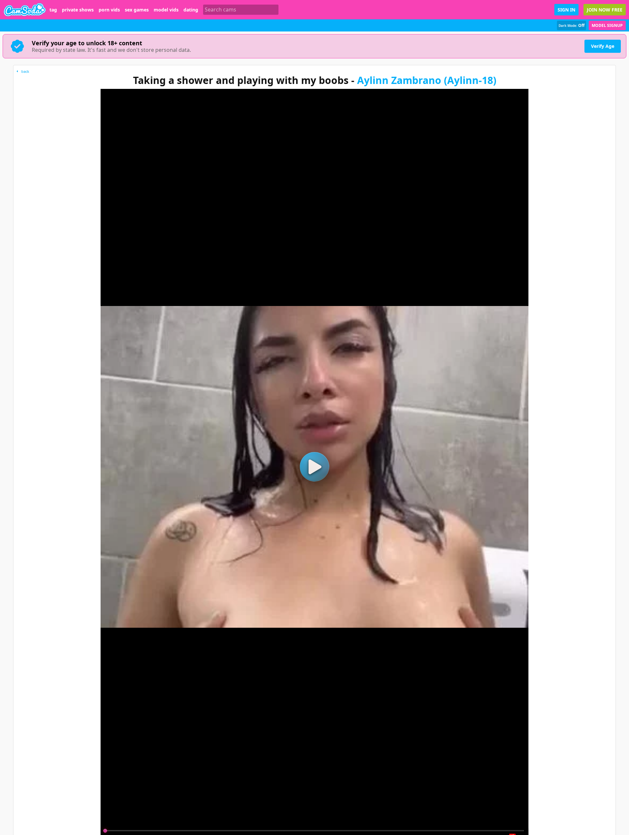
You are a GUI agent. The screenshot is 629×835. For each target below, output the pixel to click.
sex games (137, 10)
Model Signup (607, 25)
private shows (78, 10)
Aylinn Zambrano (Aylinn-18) (426, 80)
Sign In (566, 10)
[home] (24, 9)
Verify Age (602, 46)
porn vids (109, 10)
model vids (166, 10)
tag (53, 10)
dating (190, 10)
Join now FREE (604, 10)
